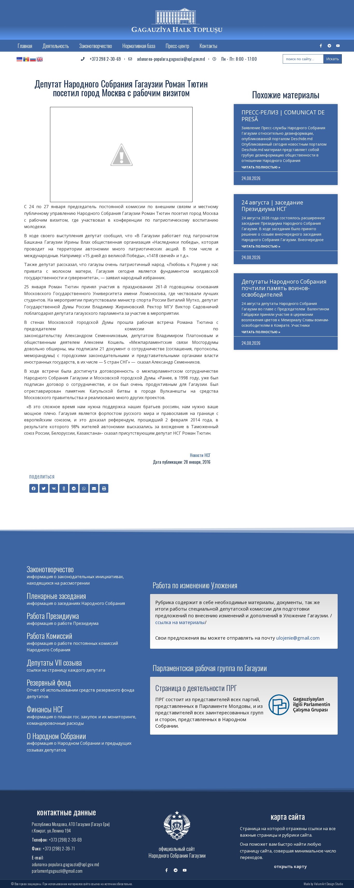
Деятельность (56, 46)
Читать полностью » (261, 167)
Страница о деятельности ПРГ (196, 687)
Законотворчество (95, 46)
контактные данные (66, 812)
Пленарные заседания (56, 595)
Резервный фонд (49, 682)
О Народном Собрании (56, 735)
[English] (40, 59)
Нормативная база (138, 46)
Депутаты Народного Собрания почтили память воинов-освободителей (284, 288)
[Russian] (33, 59)
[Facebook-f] (320, 45)
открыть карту (290, 866)
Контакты (208, 46)
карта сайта (288, 816)
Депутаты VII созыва (54, 662)
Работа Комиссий (49, 635)
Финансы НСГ (45, 709)
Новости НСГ (200, 455)
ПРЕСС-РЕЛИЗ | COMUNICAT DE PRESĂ (283, 115)
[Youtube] (338, 45)
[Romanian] (26, 59)
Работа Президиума (53, 615)
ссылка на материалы (180, 622)
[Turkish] (19, 59)
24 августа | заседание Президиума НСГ (272, 206)
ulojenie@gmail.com (298, 638)
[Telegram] (329, 45)
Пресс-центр (177, 46)
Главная (25, 46)
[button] (33, 488)
